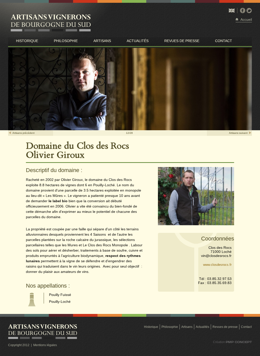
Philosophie (66, 41)
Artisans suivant (238, 133)
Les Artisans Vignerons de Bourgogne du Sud (61, 23)
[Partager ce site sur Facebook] (242, 10)
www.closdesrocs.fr (217, 265)
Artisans (102, 41)
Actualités (138, 41)
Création (229, 342)
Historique (27, 41)
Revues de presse (181, 41)
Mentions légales (45, 345)
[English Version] (232, 10)
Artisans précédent (23, 133)
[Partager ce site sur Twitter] (249, 10)
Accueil (246, 19)
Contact (223, 41)
